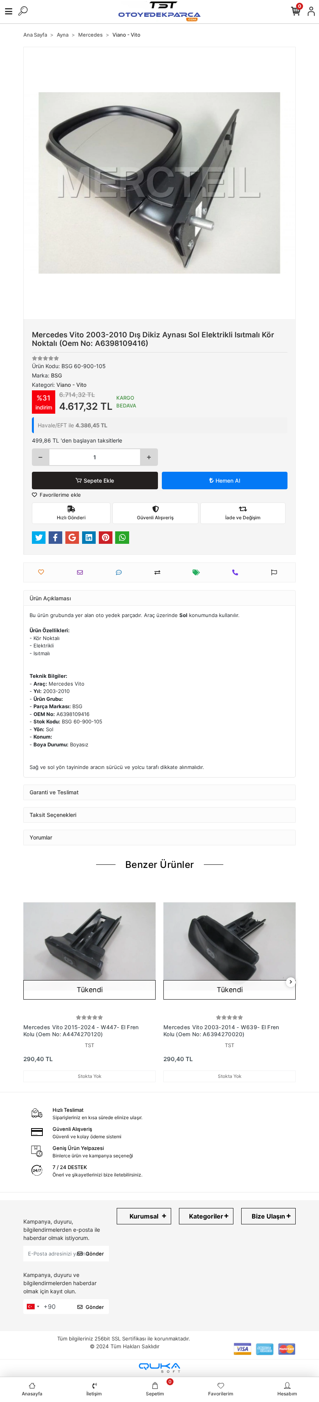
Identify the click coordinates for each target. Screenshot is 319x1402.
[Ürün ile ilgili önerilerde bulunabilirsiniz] (276, 572)
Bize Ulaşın (268, 1216)
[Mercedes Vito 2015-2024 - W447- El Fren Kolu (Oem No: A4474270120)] (89, 946)
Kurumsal (144, 1216)
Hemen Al (228, 480)
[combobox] (33, 1307)
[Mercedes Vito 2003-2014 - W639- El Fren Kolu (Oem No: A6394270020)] (229, 946)
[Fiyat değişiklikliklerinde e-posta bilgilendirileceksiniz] (198, 572)
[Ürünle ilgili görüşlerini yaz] (121, 572)
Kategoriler (206, 1216)
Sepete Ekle (99, 480)
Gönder (95, 1253)
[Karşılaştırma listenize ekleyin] (159, 572)
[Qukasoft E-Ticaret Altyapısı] (159, 1368)
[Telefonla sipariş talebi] (237, 572)
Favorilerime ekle (59, 495)
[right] (291, 982)
